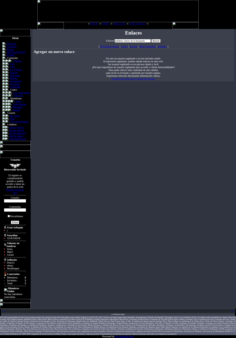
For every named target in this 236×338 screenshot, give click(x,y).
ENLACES (120, 23)
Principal (11, 43)
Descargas (15, 75)
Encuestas (15, 84)
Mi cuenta (15, 115)
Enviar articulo (16, 130)
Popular (133, 46)
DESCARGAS (137, 23)
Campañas (15, 87)
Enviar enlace (16, 136)
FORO (105, 23)
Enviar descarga (17, 133)
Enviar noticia (16, 127)
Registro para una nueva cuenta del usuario (133, 78)
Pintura (16, 110)
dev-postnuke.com (124, 336)
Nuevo (124, 46)
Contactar (12, 46)
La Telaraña (16, 69)
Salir (12, 118)
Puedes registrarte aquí (15, 191)
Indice (18, 101)
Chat (12, 66)
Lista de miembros (19, 121)
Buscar (10, 49)
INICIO (94, 23)
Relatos (13, 78)
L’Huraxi (18, 95)
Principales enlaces (109, 46)
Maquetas (17, 107)
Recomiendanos (18, 139)
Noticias (17, 61)
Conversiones (19, 104)
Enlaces (14, 72)
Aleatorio (162, 46)
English (11, 55)
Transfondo (16, 81)
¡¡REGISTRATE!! (16, 52)
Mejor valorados (147, 46)
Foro (12, 63)
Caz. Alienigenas (21, 92)
